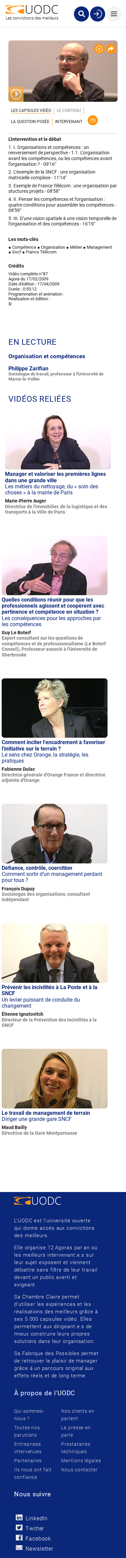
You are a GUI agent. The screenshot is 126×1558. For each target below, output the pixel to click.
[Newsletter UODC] (19, 1548)
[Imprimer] (93, 120)
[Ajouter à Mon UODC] (99, 49)
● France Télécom (39, 251)
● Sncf (14, 251)
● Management (97, 247)
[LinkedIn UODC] (19, 1517)
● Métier (74, 247)
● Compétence (22, 247)
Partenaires (28, 1460)
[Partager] (111, 49)
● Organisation (51, 247)
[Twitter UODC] (19, 1527)
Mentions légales (81, 1460)
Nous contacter (79, 1469)
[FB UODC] (19, 1537)
